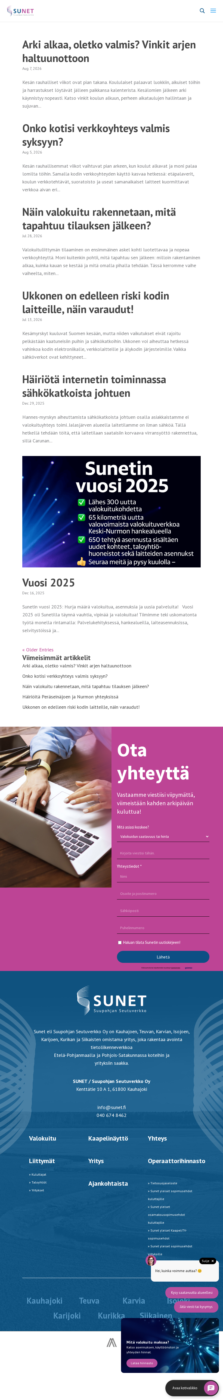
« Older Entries (38, 650)
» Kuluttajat (37, 1174)
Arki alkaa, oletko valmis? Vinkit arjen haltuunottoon (109, 51)
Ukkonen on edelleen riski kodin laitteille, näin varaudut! (95, 302)
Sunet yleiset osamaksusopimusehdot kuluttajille (166, 1215)
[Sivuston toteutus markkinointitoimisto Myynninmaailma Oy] (112, 1345)
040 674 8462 (111, 1115)
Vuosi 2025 (48, 582)
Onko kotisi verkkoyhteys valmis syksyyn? (96, 134)
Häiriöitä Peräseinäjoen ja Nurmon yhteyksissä (70, 697)
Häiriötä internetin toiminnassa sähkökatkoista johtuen (94, 385)
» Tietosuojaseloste (162, 1183)
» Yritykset (36, 1190)
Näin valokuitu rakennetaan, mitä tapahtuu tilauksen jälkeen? (99, 218)
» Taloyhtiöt (38, 1182)
